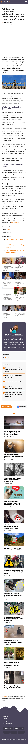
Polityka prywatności (22, 739)
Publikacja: (8, 24)
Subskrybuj (23, 406)
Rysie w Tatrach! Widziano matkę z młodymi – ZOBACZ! (13, 549)
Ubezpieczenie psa (7, 723)
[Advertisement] (14, 42)
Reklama (9, 739)
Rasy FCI (7, 732)
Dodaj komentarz (6, 406)
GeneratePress (19, 741)
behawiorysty (15, 222)
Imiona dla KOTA (19, 728)
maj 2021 (8, 229)
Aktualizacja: (9, 25)
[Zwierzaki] (5, 2)
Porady (5, 718)
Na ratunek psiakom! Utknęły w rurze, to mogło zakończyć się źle (13, 572)
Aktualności (8, 358)
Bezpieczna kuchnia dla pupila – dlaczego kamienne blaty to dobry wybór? (13, 369)
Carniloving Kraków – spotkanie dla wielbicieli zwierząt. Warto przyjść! (12, 503)
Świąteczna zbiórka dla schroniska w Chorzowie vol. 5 (13, 456)
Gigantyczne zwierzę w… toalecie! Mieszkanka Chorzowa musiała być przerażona (13, 394)
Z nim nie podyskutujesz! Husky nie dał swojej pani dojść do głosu (12, 687)
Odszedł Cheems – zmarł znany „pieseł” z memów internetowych (12, 479)
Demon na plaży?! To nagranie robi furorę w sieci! (13, 641)
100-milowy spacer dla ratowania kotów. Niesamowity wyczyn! (11, 664)
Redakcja (4, 739)
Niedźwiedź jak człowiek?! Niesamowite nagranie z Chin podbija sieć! (13, 618)
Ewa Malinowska (8, 22)
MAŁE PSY (14, 732)
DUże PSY (21, 732)
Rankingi (5, 721)
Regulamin (14, 739)
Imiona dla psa (8, 728)
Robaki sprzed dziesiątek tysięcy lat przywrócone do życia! (13, 595)
